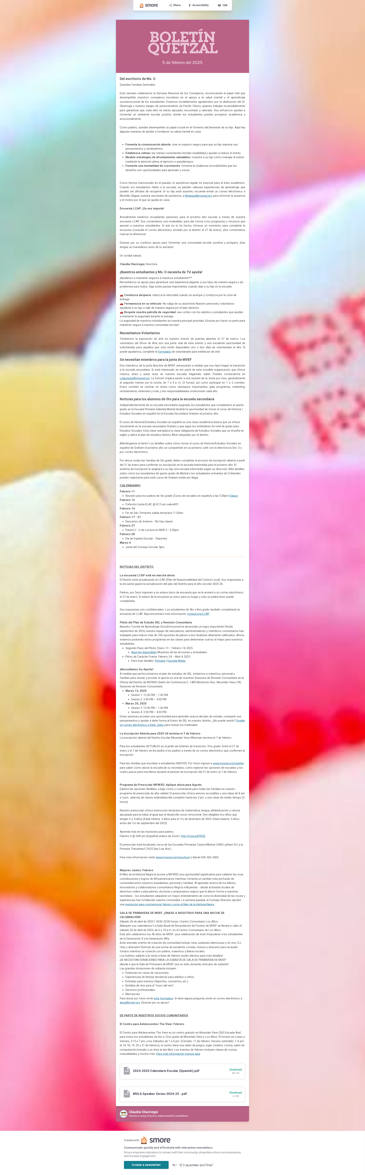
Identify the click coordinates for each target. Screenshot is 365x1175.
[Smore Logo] (149, 5)
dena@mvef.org (130, 1002)
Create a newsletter (146, 1165)
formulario (164, 351)
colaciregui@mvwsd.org (135, 378)
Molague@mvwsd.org (198, 195)
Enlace (234, 495)
